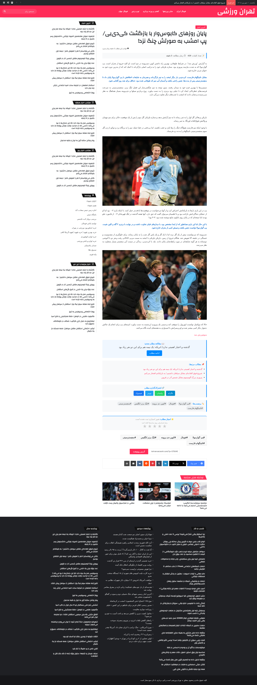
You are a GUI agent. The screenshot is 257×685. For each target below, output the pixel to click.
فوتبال (183, 437)
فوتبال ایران (181, 11)
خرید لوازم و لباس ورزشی (86, 241)
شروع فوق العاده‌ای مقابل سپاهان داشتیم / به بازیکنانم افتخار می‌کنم (173, 373)
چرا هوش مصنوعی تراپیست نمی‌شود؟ (137, 569)
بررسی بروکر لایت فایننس (86, 219)
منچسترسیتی (129, 437)
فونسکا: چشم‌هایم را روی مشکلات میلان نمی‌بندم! (157, 504)
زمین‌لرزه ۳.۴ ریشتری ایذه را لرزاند (138, 634)
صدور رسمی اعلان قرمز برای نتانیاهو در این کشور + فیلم (129, 605)
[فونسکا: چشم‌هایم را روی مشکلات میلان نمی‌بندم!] (155, 491)
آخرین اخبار (201, 27)
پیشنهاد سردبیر (144, 528)
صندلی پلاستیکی (90, 245)
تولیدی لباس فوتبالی (88, 223)
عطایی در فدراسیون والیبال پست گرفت (119, 503)
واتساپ (160, 393)
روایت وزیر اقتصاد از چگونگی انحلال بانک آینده (133, 565)
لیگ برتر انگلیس (148, 437)
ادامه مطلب (154, 353)
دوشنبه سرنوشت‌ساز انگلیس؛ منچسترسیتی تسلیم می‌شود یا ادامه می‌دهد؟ (192, 505)
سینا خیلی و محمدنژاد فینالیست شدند (137, 538)
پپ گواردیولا (198, 437)
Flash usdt (92, 206)
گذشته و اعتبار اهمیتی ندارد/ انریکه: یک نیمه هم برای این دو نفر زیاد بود (154, 347)
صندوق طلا (92, 250)
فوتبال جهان (123, 11)
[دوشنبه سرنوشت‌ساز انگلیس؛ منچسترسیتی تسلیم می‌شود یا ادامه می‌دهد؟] (191, 491)
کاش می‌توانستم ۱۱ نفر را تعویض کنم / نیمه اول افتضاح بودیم (202, 3)
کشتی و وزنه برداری (151, 11)
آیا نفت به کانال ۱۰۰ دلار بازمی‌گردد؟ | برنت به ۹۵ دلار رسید (128, 550)
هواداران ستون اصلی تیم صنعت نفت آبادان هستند (132, 534)
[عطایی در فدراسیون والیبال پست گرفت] (118, 491)
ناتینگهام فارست (196, 443)
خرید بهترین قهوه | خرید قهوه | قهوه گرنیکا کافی (78, 232)
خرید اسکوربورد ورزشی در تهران (84, 228)
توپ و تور (135, 11)
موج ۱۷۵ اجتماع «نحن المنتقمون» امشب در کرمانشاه (131, 601)
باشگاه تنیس (91, 214)
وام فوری (93, 254)
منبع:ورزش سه (200, 334)
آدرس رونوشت (139, 451)
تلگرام (170, 393)
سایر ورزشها (168, 11)
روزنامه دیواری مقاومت (142, 609)
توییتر (149, 393)
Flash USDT (91, 201)
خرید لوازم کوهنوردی (88, 237)
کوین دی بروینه (167, 437)
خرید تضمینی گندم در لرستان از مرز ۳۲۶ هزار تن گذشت (129, 561)
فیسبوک (139, 393)
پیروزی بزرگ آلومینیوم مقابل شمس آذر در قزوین (181, 377)
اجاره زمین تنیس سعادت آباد (85, 210)
